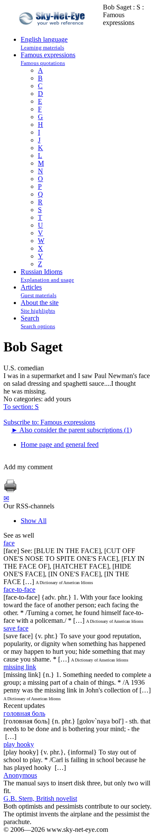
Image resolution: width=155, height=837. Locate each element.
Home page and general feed (60, 444)
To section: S (21, 406)
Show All (33, 520)
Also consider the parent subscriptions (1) (71, 430)
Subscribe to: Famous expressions (49, 422)
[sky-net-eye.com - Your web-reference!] (53, 31)
